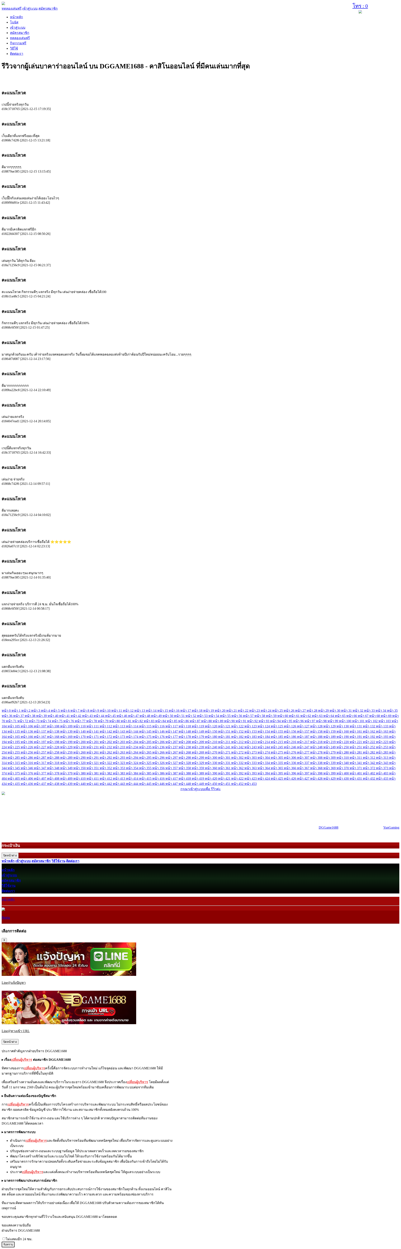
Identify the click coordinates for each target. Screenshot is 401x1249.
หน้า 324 (132, 763)
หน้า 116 (158, 726)
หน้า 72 (23, 721)
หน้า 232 (106, 747)
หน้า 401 (356, 773)
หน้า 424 (264, 778)
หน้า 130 (343, 726)
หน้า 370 (343, 768)
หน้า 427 (303, 778)
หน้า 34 (381, 710)
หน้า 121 (224, 726)
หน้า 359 (198, 768)
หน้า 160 (343, 731)
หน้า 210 (211, 742)
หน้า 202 (106, 742)
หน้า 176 (158, 736)
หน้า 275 (277, 752)
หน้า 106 (27, 726)
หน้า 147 (172, 731)
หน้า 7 (75, 710)
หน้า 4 (46, 710)
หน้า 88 (207, 721)
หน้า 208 (185, 742)
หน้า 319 (66, 763)
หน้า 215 (277, 742)
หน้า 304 (264, 757)
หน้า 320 (79, 763)
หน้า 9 (95, 710)
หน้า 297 (172, 757)
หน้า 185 (277, 736)
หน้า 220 (343, 742)
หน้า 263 (119, 752)
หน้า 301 (224, 757)
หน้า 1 (16, 710)
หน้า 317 (40, 763)
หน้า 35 (392, 710)
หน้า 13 (140, 710)
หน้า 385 (145, 773)
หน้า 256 (27, 752)
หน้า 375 (14, 773)
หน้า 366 (290, 768)
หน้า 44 (99, 716)
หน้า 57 (248, 716)
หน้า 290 (79, 757)
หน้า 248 (316, 747)
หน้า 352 (106, 768)
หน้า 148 (185, 731)
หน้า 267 (172, 752)
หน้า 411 (93, 778)
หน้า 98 (321, 721)
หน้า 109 (66, 726)
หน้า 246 (290, 747)
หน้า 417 (172, 778)
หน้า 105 (14, 726)
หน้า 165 (14, 736)
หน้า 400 (343, 773)
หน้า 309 (329, 757)
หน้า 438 (53, 784)
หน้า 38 (30, 716)
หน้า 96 (299, 721)
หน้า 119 (198, 726)
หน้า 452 (237, 784)
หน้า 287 (40, 757)
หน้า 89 (218, 721)
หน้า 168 (53, 736)
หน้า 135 (14, 731)
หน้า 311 (356, 757)
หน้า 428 (316, 778)
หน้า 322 (106, 763)
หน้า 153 (251, 731)
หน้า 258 (53, 752)
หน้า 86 (184, 721)
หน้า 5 (56, 710)
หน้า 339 (329, 763)
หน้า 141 (93, 731)
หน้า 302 (237, 757)
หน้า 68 (375, 716)
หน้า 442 (106, 784)
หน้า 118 (185, 726)
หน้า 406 (27, 778)
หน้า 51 (179, 716)
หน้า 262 (106, 752)
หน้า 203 (119, 742)
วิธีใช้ (14, 48)
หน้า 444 (132, 784)
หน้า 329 (198, 763)
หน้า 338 (316, 763)
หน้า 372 (369, 768)
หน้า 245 (277, 747)
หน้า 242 (237, 747)
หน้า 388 (185, 773)
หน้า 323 (119, 763)
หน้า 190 (343, 736)
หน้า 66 (352, 716)
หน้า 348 (53, 768)
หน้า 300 (211, 757)
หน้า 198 (53, 742)
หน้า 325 (145, 763)
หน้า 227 (40, 747)
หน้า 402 (369, 773)
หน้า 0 (6, 710)
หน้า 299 (198, 757)
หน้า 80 (115, 721)
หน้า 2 (26, 710)
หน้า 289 (66, 757)
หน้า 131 (356, 726)
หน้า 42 (76, 716)
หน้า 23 (255, 710)
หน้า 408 (53, 778)
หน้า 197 (40, 742)
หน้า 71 (11, 721)
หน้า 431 (356, 778)
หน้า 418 (185, 778)
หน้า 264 (132, 752)
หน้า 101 (358, 721)
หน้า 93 (264, 721)
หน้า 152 (237, 731)
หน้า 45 (111, 716)
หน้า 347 (40, 768)
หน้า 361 (224, 768)
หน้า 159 (329, 731)
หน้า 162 (369, 731)
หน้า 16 (174, 710)
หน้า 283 (382, 752)
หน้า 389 (198, 773)
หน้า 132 (369, 726)
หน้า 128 (316, 726)
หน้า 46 (122, 716)
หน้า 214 (264, 742)
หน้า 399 (329, 773)
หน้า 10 (105, 710)
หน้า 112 (106, 726)
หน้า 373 (382, 768)
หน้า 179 (198, 736)
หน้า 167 (40, 736)
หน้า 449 (198, 784)
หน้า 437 (40, 784)
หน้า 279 (329, 752)
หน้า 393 (251, 773)
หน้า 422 (237, 778)
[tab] (200, 92)
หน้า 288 (53, 757)
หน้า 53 (202, 716)
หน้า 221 (356, 742)
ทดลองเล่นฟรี (12, 8)
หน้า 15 (163, 710)
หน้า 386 (158, 773)
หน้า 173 (119, 736)
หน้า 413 (119, 778)
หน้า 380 (79, 773)
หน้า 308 (316, 757)
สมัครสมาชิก (48, 8)
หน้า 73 (34, 721)
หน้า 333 (251, 763)
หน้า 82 (138, 721)
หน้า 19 (209, 710)
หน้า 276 (290, 752)
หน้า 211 (224, 742)
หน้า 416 (158, 778)
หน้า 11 (117, 710)
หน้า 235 (145, 747)
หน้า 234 (132, 747)
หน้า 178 (185, 736)
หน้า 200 (79, 742)
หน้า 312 (369, 757)
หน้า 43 (88, 716)
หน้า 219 (329, 742)
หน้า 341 (356, 763)
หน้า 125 (277, 726)
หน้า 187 (303, 736)
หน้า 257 (40, 752)
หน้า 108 (53, 726)
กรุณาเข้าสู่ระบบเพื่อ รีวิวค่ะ (200, 789)
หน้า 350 (79, 768)
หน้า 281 (356, 752)
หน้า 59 (271, 716)
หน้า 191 (356, 736)
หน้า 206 (158, 742)
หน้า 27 (301, 710)
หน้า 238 (185, 747)
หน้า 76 (69, 721)
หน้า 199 (66, 742)
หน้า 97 (310, 721)
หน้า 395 (277, 773)
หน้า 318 (53, 763)
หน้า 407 (40, 778)
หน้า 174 (132, 736)
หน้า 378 (53, 773)
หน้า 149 (198, 731)
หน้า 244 (264, 747)
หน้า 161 (356, 731)
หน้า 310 (343, 757)
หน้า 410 (79, 778)
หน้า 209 (198, 742)
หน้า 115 (145, 726)
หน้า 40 (53, 716)
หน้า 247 (303, 747)
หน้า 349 (66, 768)
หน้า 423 (251, 778)
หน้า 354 (132, 768)
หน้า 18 (197, 710)
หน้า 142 (106, 731)
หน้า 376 (27, 773)
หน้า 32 (358, 710)
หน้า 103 (385, 721)
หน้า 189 (329, 736)
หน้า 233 (119, 747)
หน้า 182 (237, 736)
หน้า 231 (93, 747)
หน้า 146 (158, 731)
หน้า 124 (264, 726)
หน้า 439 (66, 784)
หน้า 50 (168, 716)
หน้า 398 (316, 773)
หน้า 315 (14, 763)
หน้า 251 (356, 747)
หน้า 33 (370, 710)
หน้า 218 (316, 742)
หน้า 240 (211, 747)
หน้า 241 (224, 747)
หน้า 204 (132, 742)
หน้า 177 (172, 736)
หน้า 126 (290, 726)
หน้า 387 (172, 773)
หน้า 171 (93, 736)
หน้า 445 (145, 784)
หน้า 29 (324, 710)
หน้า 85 (172, 721)
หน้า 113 (119, 726)
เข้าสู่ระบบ (30, 8)
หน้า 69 (386, 716)
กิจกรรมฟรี (18, 43)
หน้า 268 (185, 752)
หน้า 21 (232, 710)
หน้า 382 (106, 773)
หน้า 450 (211, 784)
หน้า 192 (369, 736)
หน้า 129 (329, 726)
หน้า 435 (14, 784)
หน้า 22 (243, 710)
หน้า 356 (158, 768)
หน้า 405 (14, 778)
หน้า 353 (119, 768)
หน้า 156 (290, 731)
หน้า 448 (185, 784)
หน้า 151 (224, 731)
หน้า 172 (106, 736)
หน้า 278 (316, 752)
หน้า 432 (369, 778)
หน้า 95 (287, 721)
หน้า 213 (251, 742)
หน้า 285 (14, 757)
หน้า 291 (93, 757)
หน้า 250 (343, 747)
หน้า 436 (27, 784)
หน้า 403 (382, 773)
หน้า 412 (106, 778)
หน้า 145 (145, 731)
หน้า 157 (303, 731)
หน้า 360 (211, 768)
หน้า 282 (369, 752)
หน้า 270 (211, 752)
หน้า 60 (283, 716)
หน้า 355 (145, 768)
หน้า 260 (79, 752)
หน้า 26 (289, 710)
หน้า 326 (158, 763)
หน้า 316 (27, 763)
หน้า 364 (264, 768)
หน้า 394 (264, 773)
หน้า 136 (27, 731)
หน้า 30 (335, 710)
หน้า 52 (191, 716)
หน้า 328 (185, 763)
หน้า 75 (57, 721)
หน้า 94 (276, 721)
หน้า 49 (156, 716)
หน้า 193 (382, 736)
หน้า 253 (382, 747)
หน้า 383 (119, 773)
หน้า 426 (290, 778)
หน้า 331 (224, 763)
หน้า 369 (329, 768)
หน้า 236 (158, 747)
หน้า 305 (277, 757)
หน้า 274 (264, 752)
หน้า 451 (224, 784)
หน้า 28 (312, 710)
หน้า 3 (36, 710)
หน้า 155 (277, 731)
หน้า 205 (145, 742)
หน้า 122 (237, 726)
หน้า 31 (347, 710)
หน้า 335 (277, 763)
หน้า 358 (185, 768)
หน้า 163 (382, 731)
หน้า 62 (306, 716)
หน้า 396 (290, 773)
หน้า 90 (230, 721)
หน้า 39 (42, 716)
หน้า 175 (145, 736)
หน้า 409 (66, 778)
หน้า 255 (14, 752)
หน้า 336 (290, 763)
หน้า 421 (224, 778)
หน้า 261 (93, 752)
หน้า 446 (158, 784)
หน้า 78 (92, 721)
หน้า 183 (251, 736)
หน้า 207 (172, 742)
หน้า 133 (382, 726)
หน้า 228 (53, 747)
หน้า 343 (382, 763)
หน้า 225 (14, 747)
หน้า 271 (224, 752)
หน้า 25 (278, 710)
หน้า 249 (329, 747)
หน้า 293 (119, 757)
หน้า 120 (211, 726)
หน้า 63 (317, 716)
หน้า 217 (303, 742)
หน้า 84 (161, 721)
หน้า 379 (66, 773)
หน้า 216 (290, 742)
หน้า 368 (316, 768)
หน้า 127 (303, 726)
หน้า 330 (211, 763)
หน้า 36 (7, 716)
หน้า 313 (382, 757)
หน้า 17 (186, 710)
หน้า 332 (237, 763)
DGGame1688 (328, 827)
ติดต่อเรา (16, 53)
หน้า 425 (277, 778)
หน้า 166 (27, 736)
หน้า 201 (93, 742)
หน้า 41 (65, 716)
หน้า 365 (277, 768)
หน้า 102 (371, 721)
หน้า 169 (66, 736)
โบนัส (14, 22)
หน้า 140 (79, 731)
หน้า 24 (266, 710)
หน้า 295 (145, 757)
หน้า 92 (253, 721)
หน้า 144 (132, 731)
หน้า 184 (264, 736)
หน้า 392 (237, 773)
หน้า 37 (19, 716)
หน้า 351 (93, 768)
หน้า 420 (211, 778)
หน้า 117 (172, 726)
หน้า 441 (93, 784)
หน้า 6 (65, 710)
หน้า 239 (198, 747)
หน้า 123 (251, 726)
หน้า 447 (172, 784)
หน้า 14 (151, 710)
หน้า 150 (211, 731)
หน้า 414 (132, 778)
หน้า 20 (220, 710)
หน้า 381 (93, 773)
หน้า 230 (79, 747)
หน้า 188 (316, 736)
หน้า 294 (132, 757)
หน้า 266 (158, 752)
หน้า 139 (66, 731)
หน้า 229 (66, 747)
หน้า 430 (343, 778)
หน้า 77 (80, 721)
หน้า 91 (241, 721)
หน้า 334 (264, 763)
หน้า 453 (250, 784)
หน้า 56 (237, 716)
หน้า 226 (27, 747)
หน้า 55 (225, 716)
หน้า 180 (211, 736)
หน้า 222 (369, 742)
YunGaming (391, 827)
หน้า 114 (132, 726)
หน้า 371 (356, 768)
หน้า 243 (251, 747)
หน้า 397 (303, 773)
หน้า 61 (294, 716)
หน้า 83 (149, 721)
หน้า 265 (145, 752)
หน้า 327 (172, 763)
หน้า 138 (53, 731)
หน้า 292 (106, 757)
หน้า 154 (264, 731)
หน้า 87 (195, 721)
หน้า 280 (343, 752)
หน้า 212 (237, 742)
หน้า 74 (46, 721)
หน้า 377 (40, 773)
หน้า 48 (145, 716)
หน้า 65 (340, 716)
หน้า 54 (214, 716)
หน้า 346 (27, 768)
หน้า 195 (14, 742)
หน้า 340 (343, 763)
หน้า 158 (316, 731)
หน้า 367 (303, 768)
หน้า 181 (224, 736)
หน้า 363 (251, 768)
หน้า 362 (237, 768)
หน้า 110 (79, 726)
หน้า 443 (119, 784)
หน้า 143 (119, 731)
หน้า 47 (134, 716)
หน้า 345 (14, 768)
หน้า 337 (303, 763)
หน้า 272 (237, 752)
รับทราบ (8, 1244)
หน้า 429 (329, 778)
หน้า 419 (198, 778)
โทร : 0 (360, 6)
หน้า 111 (93, 726)
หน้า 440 (79, 784)
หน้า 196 (27, 742)
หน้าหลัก (16, 17)
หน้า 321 (93, 763)
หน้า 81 (126, 721)
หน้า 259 (66, 752)
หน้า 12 (128, 710)
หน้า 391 (224, 773)
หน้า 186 (290, 736)
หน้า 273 (251, 752)
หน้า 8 (85, 710)
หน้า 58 (260, 716)
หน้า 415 (145, 778)
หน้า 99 (333, 721)
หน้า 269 (198, 752)
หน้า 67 (363, 716)
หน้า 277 (303, 752)
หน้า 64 (329, 716)
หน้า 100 (345, 721)
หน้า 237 (172, 747)
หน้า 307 (303, 757)
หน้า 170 (79, 736)
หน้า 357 (172, 768)
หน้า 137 (40, 731)
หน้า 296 (158, 757)
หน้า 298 (185, 757)
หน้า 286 (27, 757)
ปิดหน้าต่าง (10, 855)
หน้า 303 (251, 757)
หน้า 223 (382, 742)
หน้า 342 (369, 763)
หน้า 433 (382, 778)
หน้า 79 (103, 721)
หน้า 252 (369, 747)
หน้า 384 (132, 773)
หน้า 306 (290, 757)
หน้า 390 (211, 773)
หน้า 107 (40, 726)
